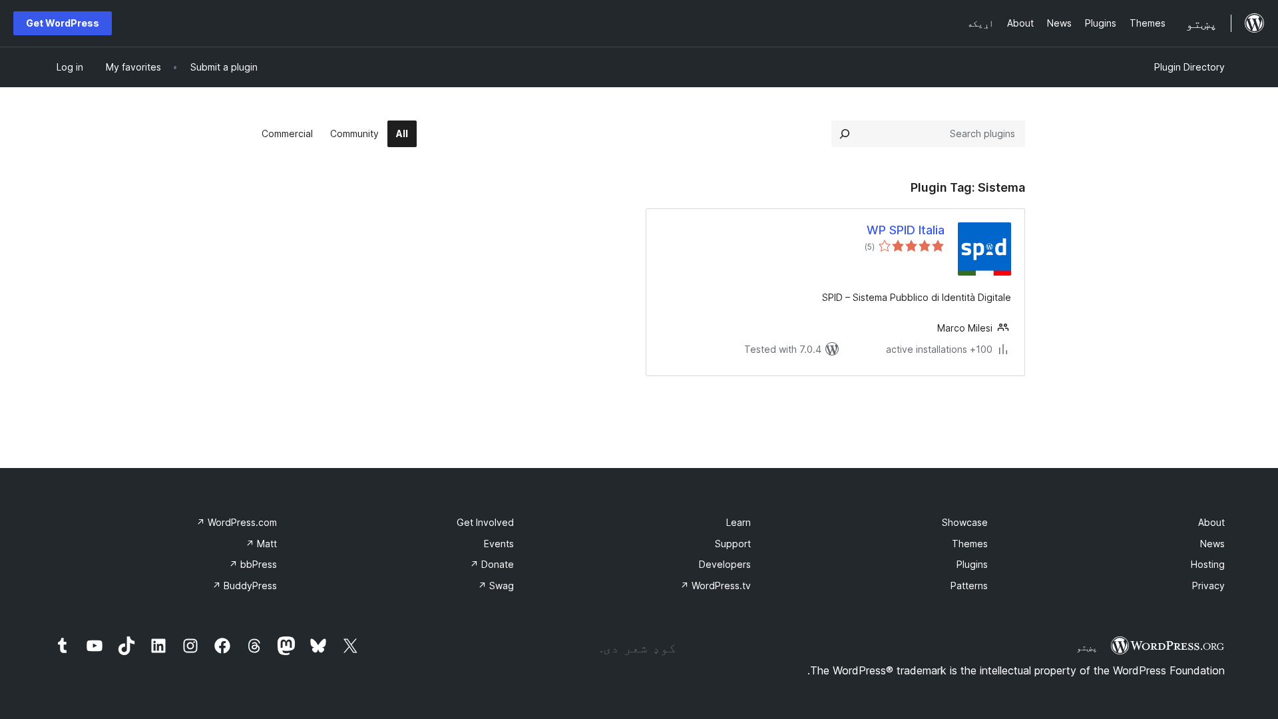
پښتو (1087, 647)
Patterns (969, 585)
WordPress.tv (715, 585)
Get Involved (485, 522)
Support (733, 543)
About (1211, 522)
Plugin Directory (1189, 67)
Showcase (965, 522)
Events (499, 543)
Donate (492, 564)
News (1212, 543)
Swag (496, 585)
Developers (725, 564)
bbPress (253, 564)
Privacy (1208, 585)
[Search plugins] (844, 133)
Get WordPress (62, 23)
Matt (261, 543)
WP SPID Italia (906, 230)
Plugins (972, 564)
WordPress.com (236, 522)
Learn (738, 522)
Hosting (1208, 564)
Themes (970, 543)
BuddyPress (244, 585)
